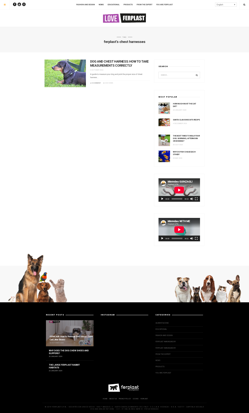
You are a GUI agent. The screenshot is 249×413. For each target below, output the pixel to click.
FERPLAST (144, 399)
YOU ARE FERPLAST (164, 5)
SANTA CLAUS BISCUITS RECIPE (186, 120)
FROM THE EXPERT (144, 5)
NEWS (101, 5)
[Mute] (191, 198)
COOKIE (136, 399)
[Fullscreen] (196, 198)
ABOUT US (113, 399)
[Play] (162, 198)
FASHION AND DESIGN (85, 5)
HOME (105, 399)
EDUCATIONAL (114, 5)
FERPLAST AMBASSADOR (165, 342)
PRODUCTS (128, 5)
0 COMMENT (96, 83)
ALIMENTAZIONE (162, 323)
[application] (179, 190)
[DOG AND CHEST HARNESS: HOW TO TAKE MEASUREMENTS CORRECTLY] (65, 73)
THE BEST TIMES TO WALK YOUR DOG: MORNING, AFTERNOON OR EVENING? (186, 138)
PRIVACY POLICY (125, 399)
